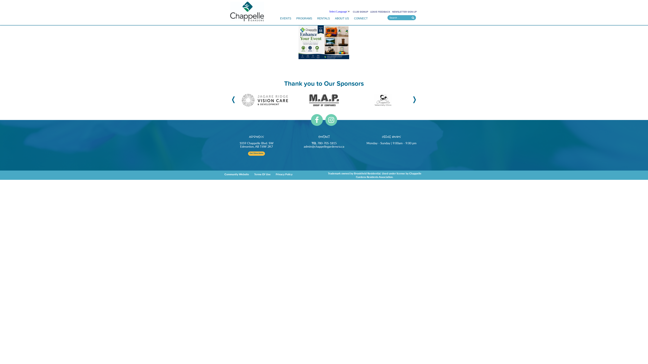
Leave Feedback (380, 11)
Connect (361, 18)
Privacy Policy (284, 174)
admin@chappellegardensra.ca (324, 146)
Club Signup (360, 11)
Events (285, 18)
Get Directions (256, 153)
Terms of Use (262, 174)
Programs (304, 18)
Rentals (323, 18)
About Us (342, 18)
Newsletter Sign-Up (404, 11)
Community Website (236, 174)
